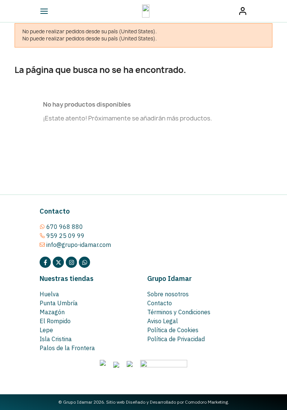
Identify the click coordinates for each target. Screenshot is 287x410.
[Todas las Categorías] (60, 11)
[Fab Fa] (84, 262)
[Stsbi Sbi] (45, 262)
